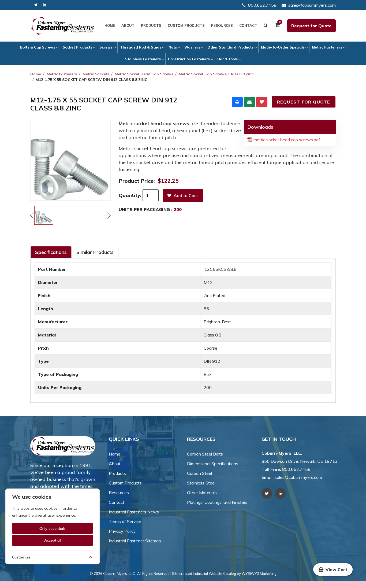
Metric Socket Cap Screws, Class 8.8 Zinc (216, 74)
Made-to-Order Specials (283, 47)
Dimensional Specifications (212, 463)
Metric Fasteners (327, 47)
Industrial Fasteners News (134, 512)
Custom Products (186, 25)
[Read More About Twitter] (36, 5)
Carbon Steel (199, 473)
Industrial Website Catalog (214, 573)
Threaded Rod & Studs (140, 47)
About (128, 25)
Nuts (173, 47)
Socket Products (77, 47)
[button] (333, 569)
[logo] (62, 26)
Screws (106, 47)
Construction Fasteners (189, 59)
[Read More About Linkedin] (44, 5)
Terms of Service (125, 521)
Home (109, 25)
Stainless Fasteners (143, 59)
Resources (222, 25)
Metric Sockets (96, 74)
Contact (248, 25)
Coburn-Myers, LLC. (119, 573)
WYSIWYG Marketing (259, 573)
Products (151, 25)
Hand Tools (227, 59)
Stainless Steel (201, 483)
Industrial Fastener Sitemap (135, 540)
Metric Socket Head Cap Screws (144, 74)
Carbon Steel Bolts (205, 454)
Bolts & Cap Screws (37, 47)
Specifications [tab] (51, 252)
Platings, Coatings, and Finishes (217, 502)
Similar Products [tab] (95, 252)
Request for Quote (311, 25)
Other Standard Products (230, 47)
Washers (192, 47)
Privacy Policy (122, 531)
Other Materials (202, 492)
